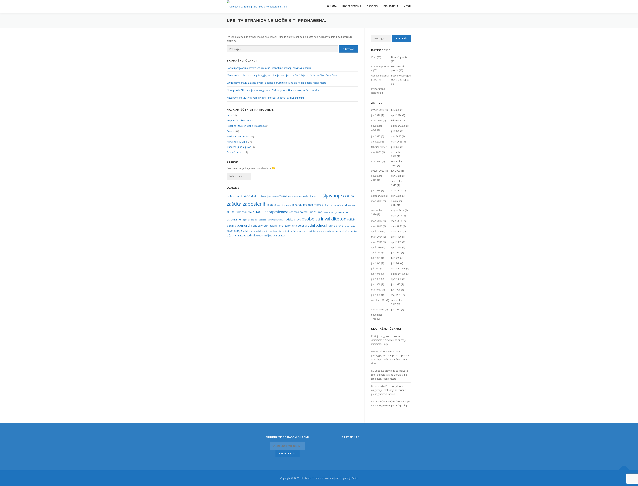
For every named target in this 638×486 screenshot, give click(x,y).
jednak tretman (257, 235)
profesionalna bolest (292, 225)
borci (238, 196)
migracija (320, 205)
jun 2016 (375, 190)
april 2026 (396, 115)
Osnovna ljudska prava (239, 146)
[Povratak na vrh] (624, 470)
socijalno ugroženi (316, 231)
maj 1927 (376, 289)
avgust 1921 (377, 309)
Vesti (407, 6)
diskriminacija (260, 196)
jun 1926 (395, 289)
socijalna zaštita (262, 231)
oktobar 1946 (398, 268)
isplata (271, 205)
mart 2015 (376, 201)
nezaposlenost (276, 211)
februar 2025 (378, 146)
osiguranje (234, 219)
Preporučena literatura (239, 120)
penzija (231, 225)
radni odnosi (316, 225)
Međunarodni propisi (238, 136)
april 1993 (396, 242)
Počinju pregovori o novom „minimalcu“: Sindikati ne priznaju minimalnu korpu (269, 67)
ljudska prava (276, 235)
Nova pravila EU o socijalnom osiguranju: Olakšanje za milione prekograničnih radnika (273, 90)
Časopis (372, 6)
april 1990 (376, 247)
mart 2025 (396, 141)
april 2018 (396, 175)
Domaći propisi (235, 152)
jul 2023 (395, 146)
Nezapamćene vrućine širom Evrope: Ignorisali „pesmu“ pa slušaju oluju (265, 97)
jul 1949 (395, 257)
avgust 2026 (377, 109)
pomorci (243, 225)
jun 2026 (375, 115)
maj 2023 (376, 152)
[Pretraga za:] (282, 49)
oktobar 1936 (398, 273)
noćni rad (316, 212)
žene (283, 196)
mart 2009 (396, 226)
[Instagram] (345, 444)
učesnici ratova (236, 235)
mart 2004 (376, 236)
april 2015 (396, 195)
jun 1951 (375, 257)
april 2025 (376, 141)
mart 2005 (396, 231)
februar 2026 (398, 120)
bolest (231, 196)
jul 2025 (395, 131)
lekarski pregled (302, 205)
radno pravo (335, 225)
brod (247, 196)
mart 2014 (396, 215)
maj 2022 (376, 161)
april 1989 (396, 247)
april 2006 (376, 231)
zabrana (293, 196)
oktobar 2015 (378, 195)
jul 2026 (395, 109)
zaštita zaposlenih (247, 204)
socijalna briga (249, 231)
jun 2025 (375, 136)
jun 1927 (395, 284)
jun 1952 (395, 252)
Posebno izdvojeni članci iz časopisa (246, 125)
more (232, 211)
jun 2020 (395, 170)
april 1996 (396, 236)
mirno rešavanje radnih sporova (341, 205)
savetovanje (234, 231)
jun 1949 (375, 263)
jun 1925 (375, 294)
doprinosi (274, 197)
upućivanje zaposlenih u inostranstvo (341, 231)
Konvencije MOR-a (237, 141)
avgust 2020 (377, 170)
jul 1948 (395, 263)
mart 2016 (396, 190)
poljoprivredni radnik (264, 225)
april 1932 (396, 278)
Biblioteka (390, 6)
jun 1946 (375, 273)
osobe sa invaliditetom (325, 219)
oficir (351, 219)
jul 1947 (375, 268)
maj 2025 (396, 136)
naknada (256, 211)
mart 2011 (396, 220)
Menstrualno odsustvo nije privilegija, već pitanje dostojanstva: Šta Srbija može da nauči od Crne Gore (282, 75)
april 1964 (376, 252)
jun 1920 (395, 309)
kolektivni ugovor (284, 205)
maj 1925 (396, 294)
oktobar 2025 (398, 125)
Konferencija (351, 6)
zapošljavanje (327, 195)
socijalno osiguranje (299, 231)
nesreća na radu (299, 212)
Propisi (230, 131)
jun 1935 (375, 278)
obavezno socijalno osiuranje (335, 212)
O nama (332, 6)
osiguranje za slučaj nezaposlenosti (256, 220)
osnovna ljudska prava (286, 219)
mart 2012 (376, 220)
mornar (242, 212)
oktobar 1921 (378, 300)
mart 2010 (376, 226)
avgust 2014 (397, 210)
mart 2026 (376, 120)
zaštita (348, 196)
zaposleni (305, 196)
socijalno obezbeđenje (280, 231)
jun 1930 (375, 284)
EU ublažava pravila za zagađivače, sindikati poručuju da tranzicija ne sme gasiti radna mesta (276, 82)
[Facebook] (355, 444)
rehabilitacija (349, 226)
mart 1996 (376, 242)
